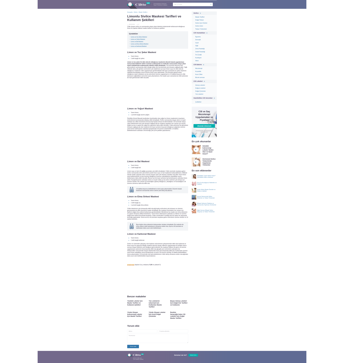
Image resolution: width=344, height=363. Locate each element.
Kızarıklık (198, 71)
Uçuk (197, 42)
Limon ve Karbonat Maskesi (139, 46)
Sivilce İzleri (199, 26)
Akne (197, 60)
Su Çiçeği (198, 54)
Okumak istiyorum (204, 126)
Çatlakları (198, 102)
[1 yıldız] (128, 265)
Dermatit (198, 39)
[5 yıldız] (133, 265)
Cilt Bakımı (198, 64)
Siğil (196, 45)
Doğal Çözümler (200, 91)
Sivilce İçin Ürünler (201, 23)
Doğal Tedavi (199, 20)
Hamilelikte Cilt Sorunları (203, 98)
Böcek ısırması (200, 77)
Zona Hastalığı (200, 48)
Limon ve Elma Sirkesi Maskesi (139, 43)
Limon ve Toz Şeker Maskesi (139, 36)
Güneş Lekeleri (200, 85)
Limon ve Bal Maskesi (137, 41)
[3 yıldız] (131, 265)
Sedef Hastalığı (200, 51)
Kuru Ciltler (198, 74)
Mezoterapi (198, 68)
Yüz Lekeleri (199, 94)
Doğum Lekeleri (200, 88)
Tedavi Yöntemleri (201, 29)
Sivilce (196, 13)
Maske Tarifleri (200, 17)
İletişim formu (193, 355)
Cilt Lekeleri (198, 81)
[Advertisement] (157, 92)
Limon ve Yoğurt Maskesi (138, 39)
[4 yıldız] (132, 265)
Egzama (198, 36)
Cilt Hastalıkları (199, 33)
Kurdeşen (198, 57)
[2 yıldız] (129, 265)
